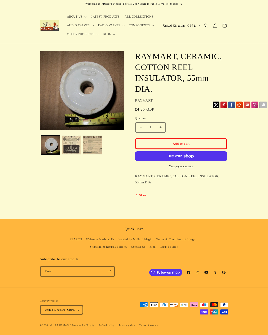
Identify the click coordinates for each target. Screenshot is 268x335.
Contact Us (138, 246)
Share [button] (143, 195)
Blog (152, 246)
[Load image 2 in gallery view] (71, 145)
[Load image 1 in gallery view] (50, 145)
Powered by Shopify (83, 325)
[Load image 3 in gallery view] (92, 145)
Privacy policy (127, 325)
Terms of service (148, 325)
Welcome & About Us (100, 239)
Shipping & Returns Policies (108, 246)
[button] (76, 16)
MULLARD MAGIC (60, 325)
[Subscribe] (109, 271)
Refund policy (169, 246)
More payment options (181, 166)
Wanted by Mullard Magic (135, 239)
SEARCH (76, 239)
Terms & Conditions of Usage (175, 239)
